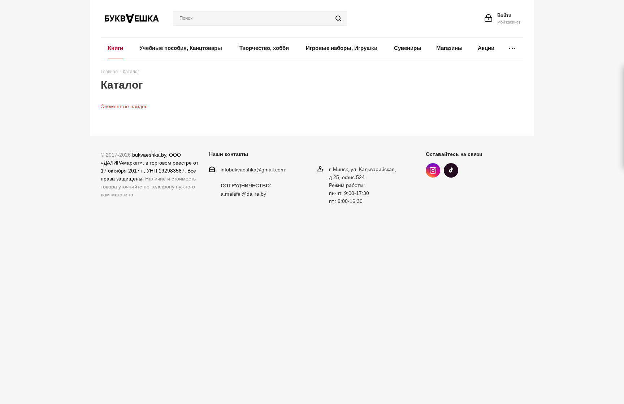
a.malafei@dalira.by (243, 194)
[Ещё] (512, 48)
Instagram (433, 170)
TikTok (451, 170)
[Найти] (338, 18)
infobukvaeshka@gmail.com (253, 170)
